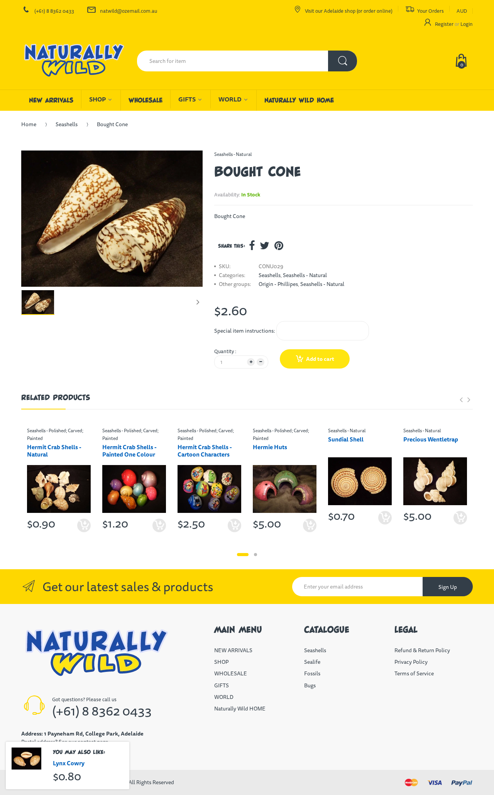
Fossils (312, 673)
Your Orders (430, 11)
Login (466, 24)
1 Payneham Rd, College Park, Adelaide (94, 733)
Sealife (312, 662)
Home (28, 124)
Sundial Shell (346, 439)
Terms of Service (414, 673)
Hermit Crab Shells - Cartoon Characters (205, 451)
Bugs (310, 685)
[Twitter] (264, 245)
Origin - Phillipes (278, 284)
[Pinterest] (278, 245)
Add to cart (320, 359)
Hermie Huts (270, 447)
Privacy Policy (411, 662)
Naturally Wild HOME (240, 708)
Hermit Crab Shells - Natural (54, 451)
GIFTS (221, 685)
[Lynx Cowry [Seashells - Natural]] (26, 759)
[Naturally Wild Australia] (73, 61)
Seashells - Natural (233, 154)
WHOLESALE (230, 673)
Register (444, 24)
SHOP (221, 662)
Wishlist (383, 542)
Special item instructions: (244, 331)
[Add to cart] (234, 525)
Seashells (67, 124)
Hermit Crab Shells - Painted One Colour (129, 451)
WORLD (223, 697)
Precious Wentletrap (430, 439)
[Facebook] (252, 245)
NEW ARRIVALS (233, 650)
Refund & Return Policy (422, 650)
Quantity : (225, 351)
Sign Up (447, 587)
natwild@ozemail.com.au (128, 11)
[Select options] (84, 525)
